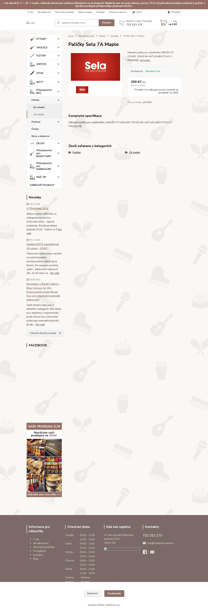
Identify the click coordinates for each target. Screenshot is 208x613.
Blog (35, 558)
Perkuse (36, 121)
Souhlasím (114, 593)
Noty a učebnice (40, 136)
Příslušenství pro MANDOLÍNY (44, 166)
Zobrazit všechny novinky (43, 333)
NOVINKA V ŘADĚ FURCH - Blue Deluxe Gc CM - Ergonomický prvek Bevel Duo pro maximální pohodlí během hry (43, 292)
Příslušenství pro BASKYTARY (44, 153)
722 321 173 (134, 24)
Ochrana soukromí (117, 12)
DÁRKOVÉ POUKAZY (42, 185)
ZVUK (39, 73)
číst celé (54, 273)
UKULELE (41, 47)
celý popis (145, 60)
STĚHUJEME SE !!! (37, 208)
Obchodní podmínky (64, 12)
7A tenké (39, 114)
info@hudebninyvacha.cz (160, 543)
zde (118, 604)
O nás (30, 12)
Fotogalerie (39, 551)
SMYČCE (41, 64)
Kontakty (100, 12)
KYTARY (41, 39)
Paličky (35, 100)
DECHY (40, 143)
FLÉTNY (41, 55)
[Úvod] (39, 22)
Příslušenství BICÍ (44, 91)
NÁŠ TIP (41, 177)
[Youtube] (153, 553)
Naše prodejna (85, 12)
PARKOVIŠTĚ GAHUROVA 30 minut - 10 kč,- (42, 246)
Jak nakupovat (44, 12)
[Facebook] (146, 553)
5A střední (39, 107)
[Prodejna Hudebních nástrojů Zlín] (44, 460)
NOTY (39, 82)
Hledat (106, 22)
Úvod (71, 36)
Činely (35, 129)
